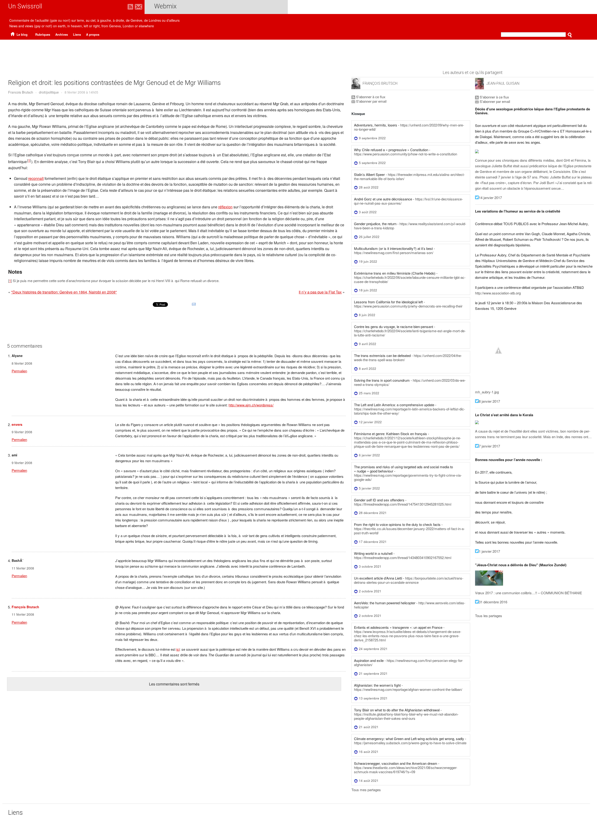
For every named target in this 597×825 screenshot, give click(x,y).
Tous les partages (488, 615)
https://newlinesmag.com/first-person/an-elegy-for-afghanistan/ (408, 662)
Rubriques (42, 34)
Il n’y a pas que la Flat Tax (320, 292)
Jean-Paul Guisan (502, 83)
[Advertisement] (298, 52)
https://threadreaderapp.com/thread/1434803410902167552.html (402, 557)
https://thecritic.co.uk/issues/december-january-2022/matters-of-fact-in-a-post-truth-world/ (409, 530)
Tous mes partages (366, 789)
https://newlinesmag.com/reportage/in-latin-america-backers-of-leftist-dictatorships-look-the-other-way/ (409, 411)
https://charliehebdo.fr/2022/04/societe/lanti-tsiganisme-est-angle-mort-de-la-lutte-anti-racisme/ (410, 332)
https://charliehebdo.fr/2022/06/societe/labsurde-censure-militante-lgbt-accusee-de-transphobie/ (409, 279)
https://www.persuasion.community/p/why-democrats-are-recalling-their (408, 306)
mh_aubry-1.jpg (487, 391)
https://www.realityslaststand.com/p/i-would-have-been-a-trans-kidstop (410, 225)
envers (17, 424)
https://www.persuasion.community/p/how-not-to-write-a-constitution (405, 153)
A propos (92, 34)
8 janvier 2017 (489, 401)
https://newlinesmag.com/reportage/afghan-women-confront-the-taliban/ (408, 689)
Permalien (19, 370)
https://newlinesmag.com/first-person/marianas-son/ (393, 252)
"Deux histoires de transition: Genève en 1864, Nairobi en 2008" (64, 292)
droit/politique (49, 92)
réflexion (225, 207)
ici (178, 649)
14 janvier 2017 (490, 197)
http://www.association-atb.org (498, 292)
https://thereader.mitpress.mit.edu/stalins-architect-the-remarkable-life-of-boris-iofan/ (409, 176)
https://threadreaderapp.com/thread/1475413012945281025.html (402, 504)
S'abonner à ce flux (370, 96)
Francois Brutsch (20, 92)
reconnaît (36, 178)
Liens (77, 34)
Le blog (22, 34)
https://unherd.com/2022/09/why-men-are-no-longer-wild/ (409, 127)
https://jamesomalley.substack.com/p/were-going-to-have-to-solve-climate (410, 742)
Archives (61, 34)
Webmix (165, 6)
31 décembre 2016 (493, 601)
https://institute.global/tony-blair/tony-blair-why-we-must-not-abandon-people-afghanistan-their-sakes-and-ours (406, 716)
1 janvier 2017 (489, 551)
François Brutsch (25, 607)
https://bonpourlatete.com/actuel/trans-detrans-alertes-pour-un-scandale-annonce (408, 580)
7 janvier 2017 (489, 446)
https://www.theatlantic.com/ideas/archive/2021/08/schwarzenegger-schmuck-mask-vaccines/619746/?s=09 (405, 769)
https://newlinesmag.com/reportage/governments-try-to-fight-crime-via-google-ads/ (408, 477)
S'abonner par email (370, 101)
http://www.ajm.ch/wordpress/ (251, 404)
